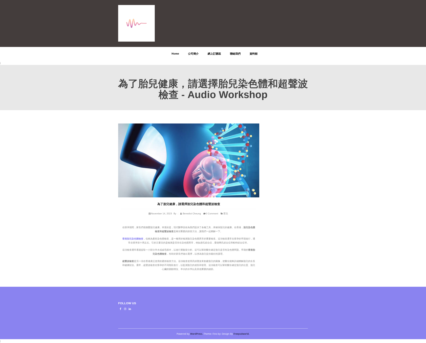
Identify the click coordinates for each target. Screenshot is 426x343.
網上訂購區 (214, 53)
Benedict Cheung (191, 213)
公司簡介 (193, 53)
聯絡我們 (235, 53)
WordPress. (196, 333)
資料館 (254, 53)
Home (175, 53)
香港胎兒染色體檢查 (132, 238)
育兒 (225, 213)
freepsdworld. (241, 333)
